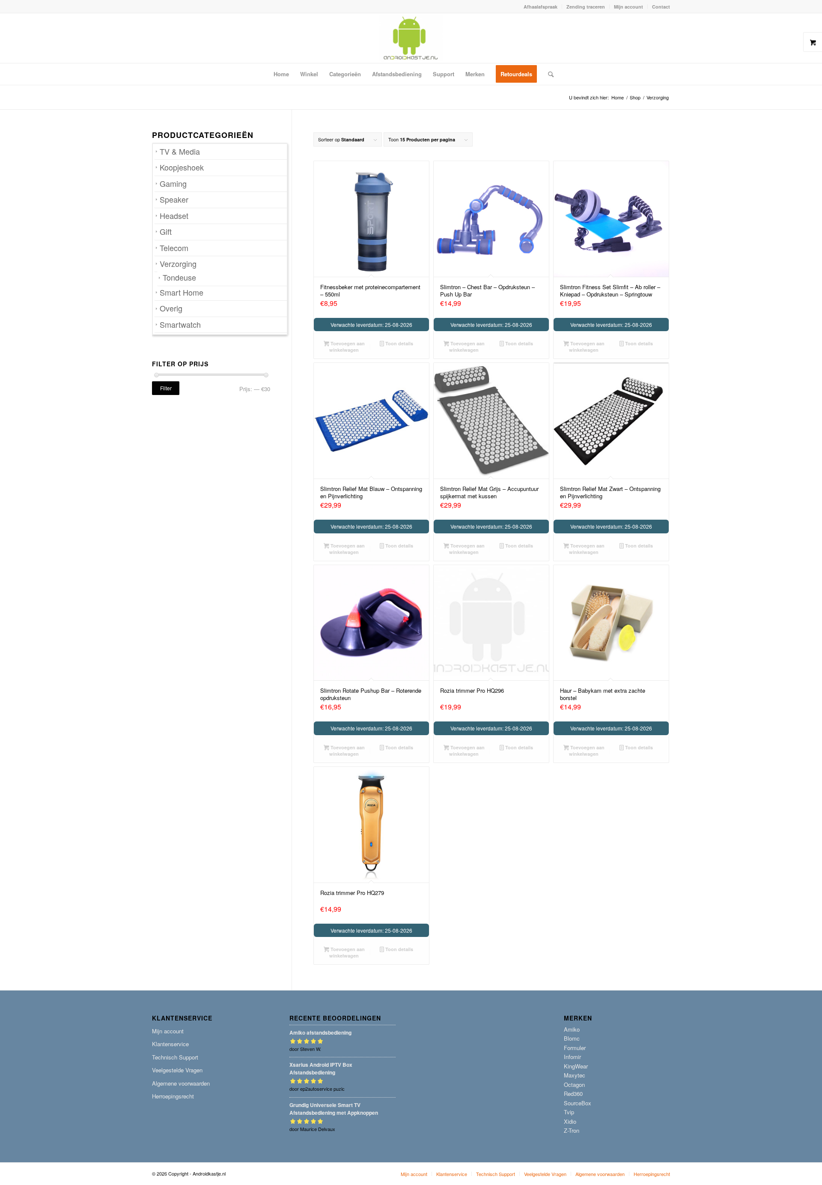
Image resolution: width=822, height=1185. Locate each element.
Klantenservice (170, 1044)
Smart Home (181, 292)
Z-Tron (571, 1130)
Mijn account (628, 6)
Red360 (573, 1093)
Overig (171, 308)
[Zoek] (548, 74)
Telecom (174, 247)
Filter (166, 388)
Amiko (572, 1029)
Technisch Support (175, 1057)
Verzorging (178, 263)
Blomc (572, 1038)
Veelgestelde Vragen (177, 1070)
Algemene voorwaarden (181, 1083)
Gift (166, 231)
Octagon (574, 1084)
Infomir (572, 1057)
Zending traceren (585, 6)
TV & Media (180, 151)
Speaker (174, 199)
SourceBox (577, 1103)
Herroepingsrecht (173, 1096)
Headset (174, 215)
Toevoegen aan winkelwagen (347, 346)
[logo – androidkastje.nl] (411, 38)
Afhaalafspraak (540, 6)
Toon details (398, 343)
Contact (661, 6)
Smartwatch (180, 324)
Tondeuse (179, 277)
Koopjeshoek (182, 167)
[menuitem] (540, 6)
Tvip (569, 1112)
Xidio (570, 1121)
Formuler (575, 1048)
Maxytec (574, 1075)
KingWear (576, 1066)
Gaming (173, 183)
